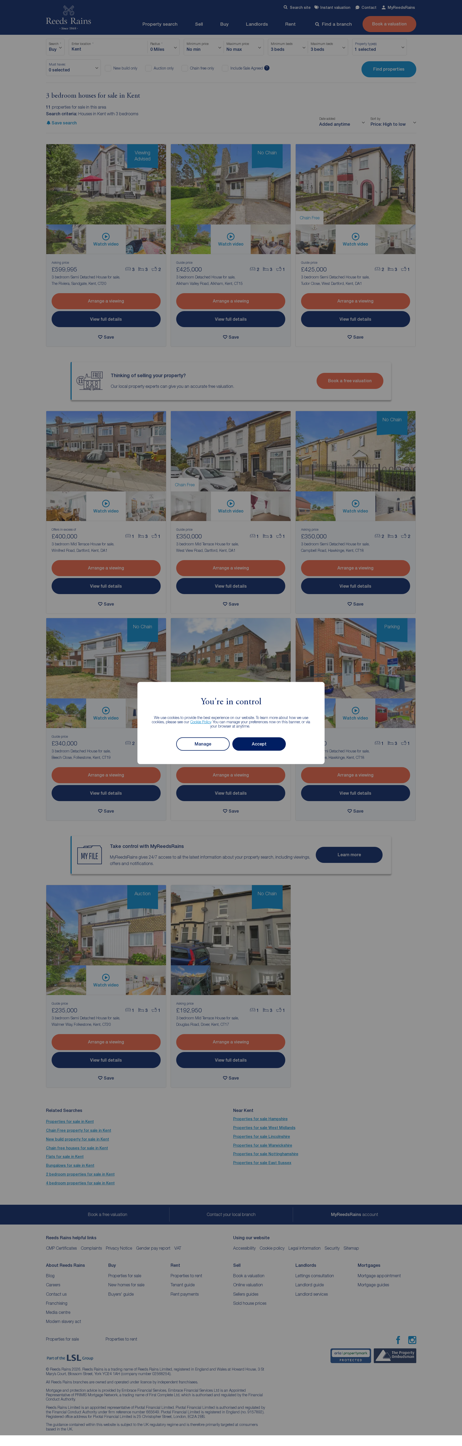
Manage (203, 744)
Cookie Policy (200, 721)
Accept (259, 744)
